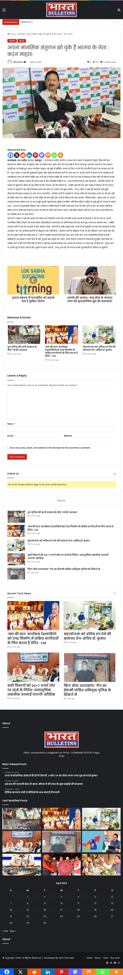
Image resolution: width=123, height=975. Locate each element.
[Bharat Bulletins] (61, 10)
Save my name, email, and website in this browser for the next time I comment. (50, 447)
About (98, 957)
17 (61, 909)
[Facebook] (10, 155)
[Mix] (48, 155)
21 (11, 916)
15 (28, 909)
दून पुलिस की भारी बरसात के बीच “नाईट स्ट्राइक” (22, 348)
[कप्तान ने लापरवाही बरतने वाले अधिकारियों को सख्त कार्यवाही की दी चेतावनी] (21, 864)
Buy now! (115, 957)
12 (95, 903)
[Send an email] (25, 62)
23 (44, 916)
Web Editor (18, 62)
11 (78, 903)
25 (78, 916)
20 (112, 909)
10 (61, 903)
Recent (61, 500)
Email (11, 435)
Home (12, 34)
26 (95, 916)
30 (44, 923)
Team (105, 957)
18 (78, 909)
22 (27, 916)
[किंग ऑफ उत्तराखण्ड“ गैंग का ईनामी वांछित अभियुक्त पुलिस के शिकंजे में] (16, 573)
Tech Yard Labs (66, 957)
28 (11, 923)
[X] (17, 155)
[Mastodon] (42, 155)
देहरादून (21, 41)
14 (11, 909)
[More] (60, 155)
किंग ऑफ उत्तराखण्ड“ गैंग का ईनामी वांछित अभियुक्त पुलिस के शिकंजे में (63, 569)
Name (11, 423)
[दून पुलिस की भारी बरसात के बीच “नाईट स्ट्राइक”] (23, 334)
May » (13, 931)
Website (68, 435)
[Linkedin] (29, 155)
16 (45, 909)
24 (61, 916)
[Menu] (4, 11)
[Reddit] (23, 155)
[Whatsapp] (54, 155)
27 (112, 916)
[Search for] (119, 11)
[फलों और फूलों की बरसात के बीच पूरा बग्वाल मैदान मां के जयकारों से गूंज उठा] (61, 864)
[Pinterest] (35, 155)
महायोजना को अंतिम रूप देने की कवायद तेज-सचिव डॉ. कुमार (43, 22)
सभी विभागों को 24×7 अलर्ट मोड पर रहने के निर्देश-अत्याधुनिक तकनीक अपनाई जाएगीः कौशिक (31, 690)
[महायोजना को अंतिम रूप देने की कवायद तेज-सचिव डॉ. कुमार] (99, 334)
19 (95, 909)
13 (112, 903)
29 (27, 923)
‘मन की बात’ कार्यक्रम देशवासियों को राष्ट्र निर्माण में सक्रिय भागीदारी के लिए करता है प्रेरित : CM (61, 351)
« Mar (5, 931)
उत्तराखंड (21, 34)
